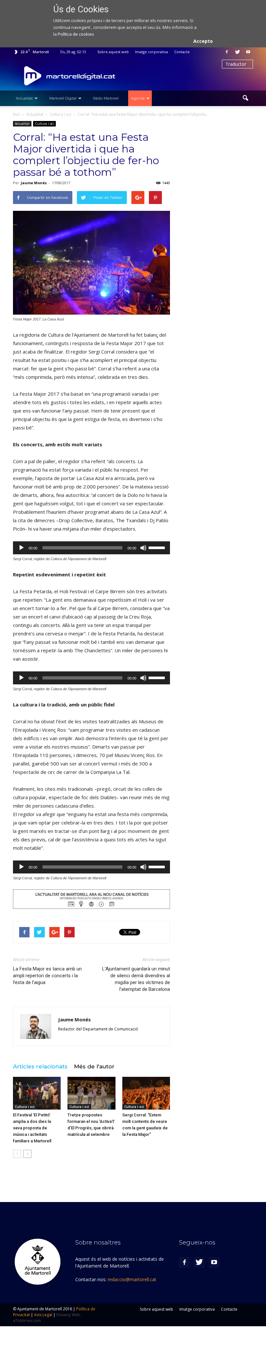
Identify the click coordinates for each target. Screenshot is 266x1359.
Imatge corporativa (151, 51)
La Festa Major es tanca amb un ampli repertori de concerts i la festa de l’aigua (47, 975)
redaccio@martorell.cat (132, 1279)
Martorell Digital (63, 98)
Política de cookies (76, 34)
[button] (245, 98)
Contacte (182, 51)
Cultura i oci (44, 123)
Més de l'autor (94, 1066)
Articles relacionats (40, 1066)
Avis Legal (43, 1314)
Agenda (138, 98)
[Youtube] (248, 51)
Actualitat (24, 98)
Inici (16, 114)
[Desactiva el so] (143, 548)
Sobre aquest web (113, 51)
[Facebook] (227, 51)
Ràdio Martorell (106, 98)
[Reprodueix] (21, 548)
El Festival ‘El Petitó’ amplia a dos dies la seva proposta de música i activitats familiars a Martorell (32, 1127)
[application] (91, 547)
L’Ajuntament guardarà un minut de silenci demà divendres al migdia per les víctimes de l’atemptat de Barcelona (136, 979)
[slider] (158, 547)
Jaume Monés (34, 182)
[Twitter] (237, 51)
